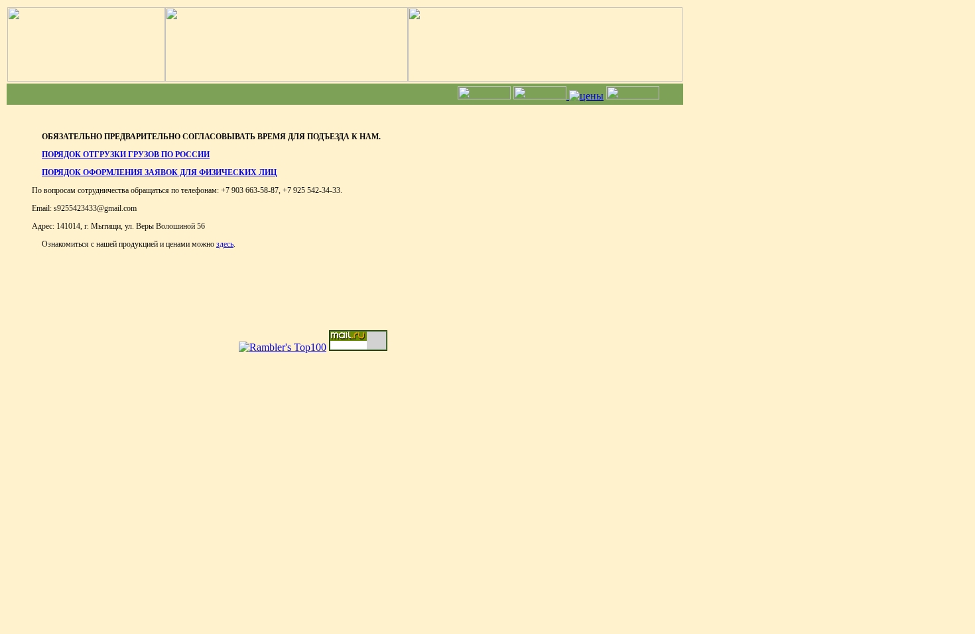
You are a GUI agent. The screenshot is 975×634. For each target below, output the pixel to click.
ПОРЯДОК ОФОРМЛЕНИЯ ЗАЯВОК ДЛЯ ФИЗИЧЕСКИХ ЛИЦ (159, 172)
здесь (224, 244)
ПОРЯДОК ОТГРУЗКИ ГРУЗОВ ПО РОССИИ (126, 154)
